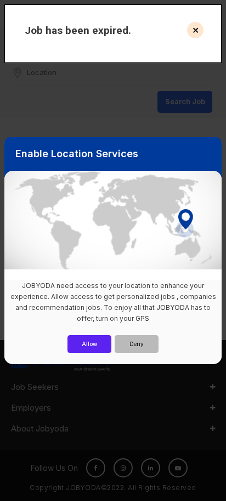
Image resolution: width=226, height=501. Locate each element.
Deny (136, 344)
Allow (89, 344)
